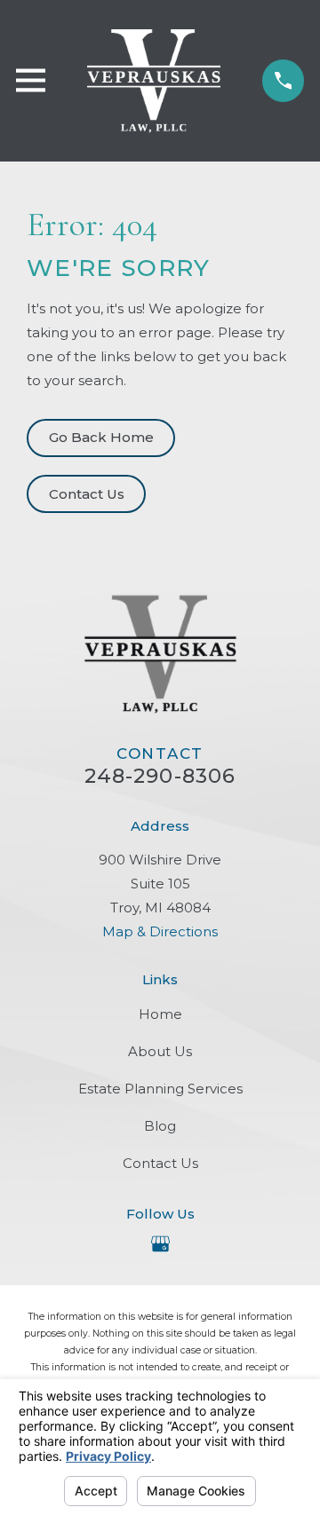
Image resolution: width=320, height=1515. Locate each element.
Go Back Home (101, 437)
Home (160, 1014)
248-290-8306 (160, 775)
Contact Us (86, 493)
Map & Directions (160, 931)
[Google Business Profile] (160, 1244)
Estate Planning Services (160, 1088)
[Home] (154, 80)
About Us (160, 1051)
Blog (160, 1125)
